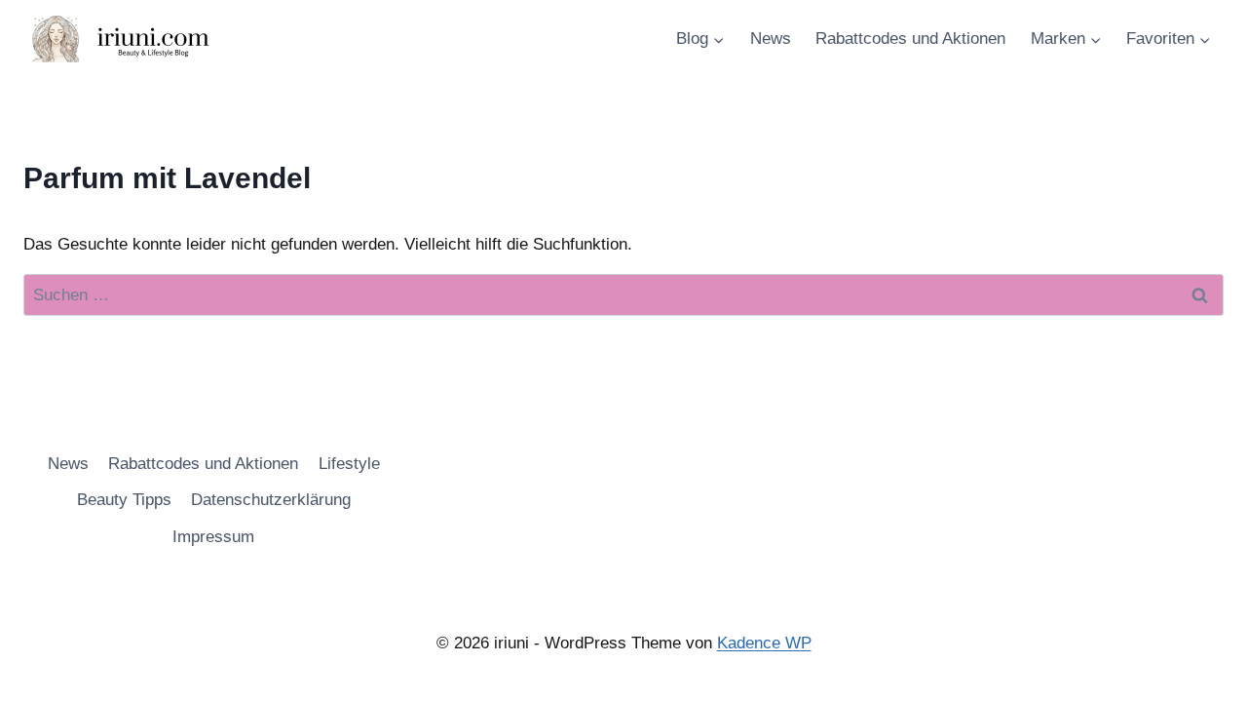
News (770, 38)
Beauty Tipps (124, 499)
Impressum (213, 536)
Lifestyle (349, 463)
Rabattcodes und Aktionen (910, 38)
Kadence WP (764, 643)
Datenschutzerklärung (271, 499)
